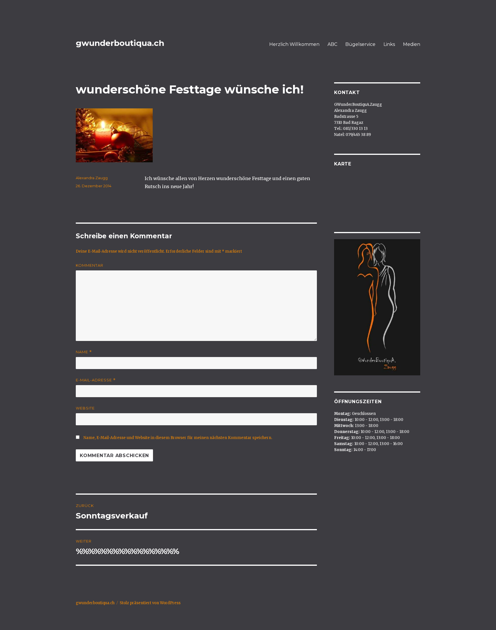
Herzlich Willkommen (294, 44)
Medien (411, 44)
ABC (332, 44)
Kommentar (89, 265)
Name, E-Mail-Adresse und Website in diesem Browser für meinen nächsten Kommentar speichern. (178, 437)
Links (389, 44)
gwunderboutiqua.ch (120, 43)
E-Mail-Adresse (96, 380)
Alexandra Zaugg (92, 177)
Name (84, 352)
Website (85, 408)
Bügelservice (360, 44)
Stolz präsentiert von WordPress (150, 602)
